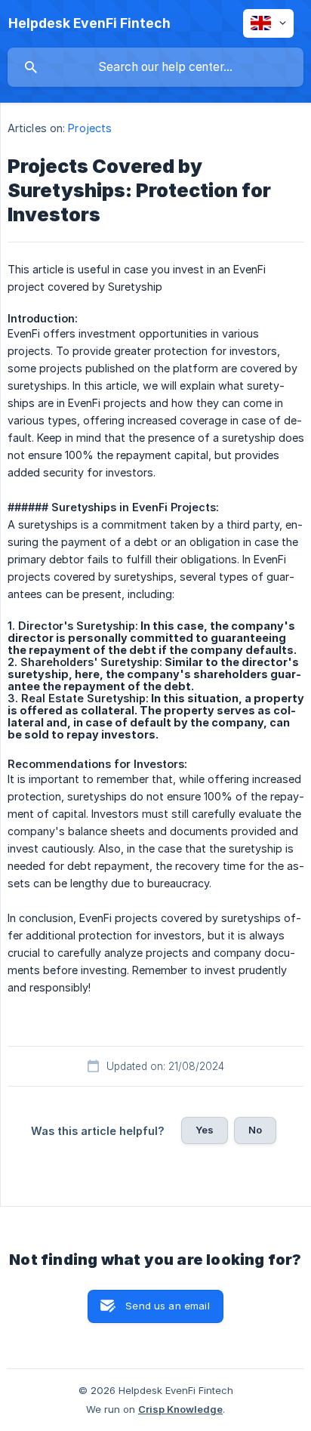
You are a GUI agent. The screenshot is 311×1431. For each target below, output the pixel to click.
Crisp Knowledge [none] (180, 1409)
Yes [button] (205, 1130)
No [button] (255, 1130)
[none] (89, 23)
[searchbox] (155, 67)
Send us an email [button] (167, 1306)
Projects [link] (90, 128)
